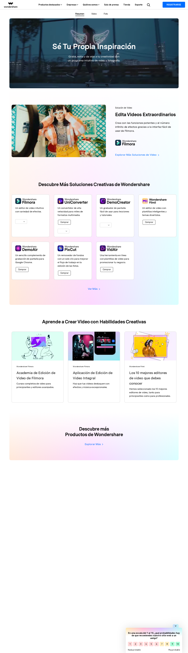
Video (94, 14)
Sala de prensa (111, 5)
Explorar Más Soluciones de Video (136, 154)
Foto (106, 14)
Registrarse (174, 5)
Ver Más (93, 288)
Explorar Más (93, 444)
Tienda (126, 5)
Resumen (79, 14)
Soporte (138, 5)
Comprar (64, 222)
